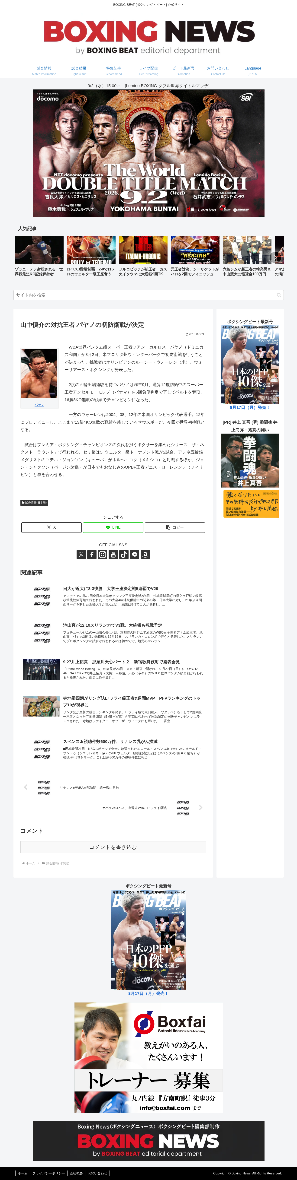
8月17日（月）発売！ (250, 407)
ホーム (23, 1173)
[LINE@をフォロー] (134, 554)
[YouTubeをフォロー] (113, 554)
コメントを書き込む (113, 847)
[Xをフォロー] (81, 554)
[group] (39, 258)
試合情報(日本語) (36, 502)
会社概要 (76, 1173)
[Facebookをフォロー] (92, 554)
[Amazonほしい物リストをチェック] (145, 554)
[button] (275, 257)
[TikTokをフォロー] (124, 554)
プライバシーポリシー (48, 1173)
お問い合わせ (97, 1173)
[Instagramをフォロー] (102, 554)
